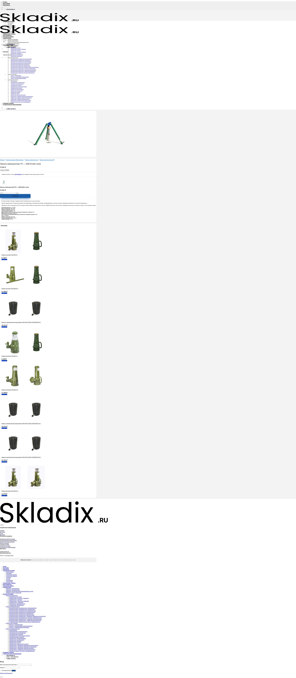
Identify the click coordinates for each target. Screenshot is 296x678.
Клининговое (7, 38)
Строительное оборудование (12, 104)
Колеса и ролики (8, 45)
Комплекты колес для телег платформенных (20, 102)
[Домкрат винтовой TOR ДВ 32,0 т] (25, 387)
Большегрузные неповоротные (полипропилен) (21, 59)
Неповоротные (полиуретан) (17, 83)
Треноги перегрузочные (31, 160)
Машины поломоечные (13, 39)
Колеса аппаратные (12, 46)
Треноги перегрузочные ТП (47, 160)
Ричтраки (10, 24)
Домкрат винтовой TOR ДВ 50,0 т (10, 288)
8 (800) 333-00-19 (4, 551)
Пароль (2, 667)
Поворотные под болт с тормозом (18, 49)
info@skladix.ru (18, 174)
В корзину (15, 196)
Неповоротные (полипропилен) (18, 82)
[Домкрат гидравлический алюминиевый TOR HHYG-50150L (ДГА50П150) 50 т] (25, 319)
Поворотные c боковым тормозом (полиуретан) (21, 97)
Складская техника (9, 21)
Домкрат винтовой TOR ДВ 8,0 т (10, 254)
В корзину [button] (4, 259)
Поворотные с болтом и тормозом (18, 52)
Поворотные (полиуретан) (16, 90)
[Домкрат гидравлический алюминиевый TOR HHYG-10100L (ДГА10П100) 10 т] (25, 421)
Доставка (6, 3)
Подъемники (10, 22)
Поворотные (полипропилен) (17, 89)
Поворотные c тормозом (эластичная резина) (21, 100)
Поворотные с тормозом (16, 53)
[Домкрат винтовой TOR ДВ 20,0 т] (25, 488)
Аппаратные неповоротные (17, 54)
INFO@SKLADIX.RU (5, 553)
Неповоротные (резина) (16, 85)
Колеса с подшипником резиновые (18, 78)
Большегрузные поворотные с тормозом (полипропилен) (23, 70)
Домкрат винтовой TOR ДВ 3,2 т (10, 356)
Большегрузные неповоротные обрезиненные (21, 61)
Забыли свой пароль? (6, 673)
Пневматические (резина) (16, 88)
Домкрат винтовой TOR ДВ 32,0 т (10, 389)
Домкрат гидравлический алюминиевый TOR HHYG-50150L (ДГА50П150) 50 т (21, 322)
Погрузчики (10, 32)
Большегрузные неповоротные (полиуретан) (21, 60)
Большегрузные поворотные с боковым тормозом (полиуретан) (25, 67)
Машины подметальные (13, 41)
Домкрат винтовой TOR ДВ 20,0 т (10, 491)
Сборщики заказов (12, 25)
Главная (2, 160)
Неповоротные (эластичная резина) (19, 86)
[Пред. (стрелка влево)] (0, 677)
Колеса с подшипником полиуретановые (20, 77)
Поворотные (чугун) (15, 93)
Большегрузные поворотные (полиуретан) (20, 64)
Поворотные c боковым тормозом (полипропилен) (22, 96)
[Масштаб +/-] (2, 676)
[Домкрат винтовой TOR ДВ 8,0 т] (25, 252)
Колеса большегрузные (13, 57)
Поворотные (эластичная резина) (18, 95)
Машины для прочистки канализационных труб (18, 42)
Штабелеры (10, 31)
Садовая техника (8, 103)
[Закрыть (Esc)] (0, 676)
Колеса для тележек (12, 74)
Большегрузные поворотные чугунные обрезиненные (22, 72)
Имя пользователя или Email (8, 664)
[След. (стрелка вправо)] (2, 677)
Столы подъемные (12, 27)
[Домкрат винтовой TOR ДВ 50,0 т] (25, 286)
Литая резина (14, 81)
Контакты (6, 5)
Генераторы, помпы (9, 34)
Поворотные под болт (16, 47)
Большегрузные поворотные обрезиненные (20, 65)
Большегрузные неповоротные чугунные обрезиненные (23, 68)
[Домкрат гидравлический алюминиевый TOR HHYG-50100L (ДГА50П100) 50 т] (25, 454)
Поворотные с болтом (16, 50)
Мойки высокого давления (13, 43)
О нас (5, 2)
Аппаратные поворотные (16, 56)
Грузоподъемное (8, 36)
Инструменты (7, 35)
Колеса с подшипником (16, 75)
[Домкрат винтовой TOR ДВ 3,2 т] (25, 353)
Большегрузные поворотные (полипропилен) (21, 63)
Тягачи (9, 29)
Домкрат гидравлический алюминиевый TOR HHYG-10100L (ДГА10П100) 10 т (21, 423)
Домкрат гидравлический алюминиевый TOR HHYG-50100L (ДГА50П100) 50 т (21, 457)
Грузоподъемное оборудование (14, 160)
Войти (13, 670)
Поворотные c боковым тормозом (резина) (20, 99)
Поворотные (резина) (15, 92)
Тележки (9, 28)
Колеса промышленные (13, 79)
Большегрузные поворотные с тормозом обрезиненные (23, 71)
